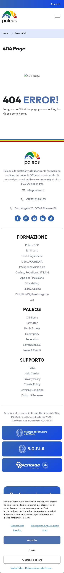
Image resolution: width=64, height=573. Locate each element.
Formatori (32, 323)
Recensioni (32, 339)
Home (6, 33)
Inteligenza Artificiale (32, 267)
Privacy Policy (32, 379)
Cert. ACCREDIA (32, 261)
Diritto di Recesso (32, 395)
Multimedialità (32, 289)
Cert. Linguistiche (32, 256)
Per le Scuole (32, 328)
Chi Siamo (32, 317)
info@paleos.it (35, 190)
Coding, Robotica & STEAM (32, 272)
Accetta (32, 540)
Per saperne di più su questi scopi (45, 528)
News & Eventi (32, 350)
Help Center (32, 373)
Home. (22, 113)
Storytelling (32, 283)
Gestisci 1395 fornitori (17, 528)
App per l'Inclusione (32, 278)
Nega (32, 550)
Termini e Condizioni (32, 390)
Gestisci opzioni (32, 559)
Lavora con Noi (32, 345)
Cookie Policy (16, 568)
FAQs (32, 368)
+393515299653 (36, 199)
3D (32, 300)
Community (32, 334)
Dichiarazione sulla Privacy (38, 568)
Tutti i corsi (32, 250)
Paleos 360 (32, 245)
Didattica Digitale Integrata (32, 294)
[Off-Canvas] (57, 16)
